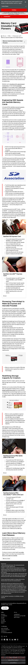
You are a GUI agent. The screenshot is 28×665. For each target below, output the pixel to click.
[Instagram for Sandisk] (2, 640)
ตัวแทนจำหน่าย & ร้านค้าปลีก (19, 615)
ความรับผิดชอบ (4, 615)
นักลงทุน (2, 617)
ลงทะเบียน (5, 608)
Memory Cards (6, 558)
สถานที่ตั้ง (3, 620)
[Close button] (25, 2)
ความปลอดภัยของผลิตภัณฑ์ (6, 632)
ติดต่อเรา (2, 623)
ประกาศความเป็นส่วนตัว (15, 653)
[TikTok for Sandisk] (7, 640)
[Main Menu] (2, 16)
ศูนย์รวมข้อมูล (17, 617)
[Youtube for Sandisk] (15, 639)
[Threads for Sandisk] (17, 639)
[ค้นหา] (26, 16)
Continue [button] (14, 10)
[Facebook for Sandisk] (4, 639)
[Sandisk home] (7, 16)
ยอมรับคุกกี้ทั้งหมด (13, 662)
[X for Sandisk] (10, 640)
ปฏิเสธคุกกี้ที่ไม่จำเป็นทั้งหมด (13, 660)
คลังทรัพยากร (3, 631)
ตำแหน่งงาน (3, 621)
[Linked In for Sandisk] (12, 639)
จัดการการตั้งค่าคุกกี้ (13, 657)
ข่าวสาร (2, 618)
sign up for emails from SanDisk (9, 555)
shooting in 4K (13, 84)
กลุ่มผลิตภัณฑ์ (17, 614)
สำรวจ (4, 295)
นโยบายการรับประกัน (5, 629)
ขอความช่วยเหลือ (4, 628)
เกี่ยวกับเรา (3, 614)
